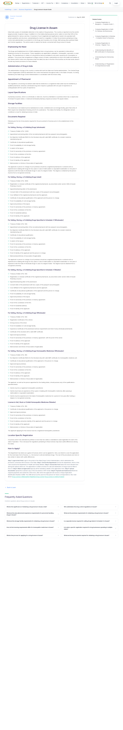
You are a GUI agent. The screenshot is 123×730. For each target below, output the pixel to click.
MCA (57, 3)
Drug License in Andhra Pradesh (54, 476)
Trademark (35, 3)
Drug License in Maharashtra (21, 476)
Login (116, 3)
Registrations (26, 3)
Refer (89, 3)
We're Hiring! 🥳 (99, 3)
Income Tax (50, 3)
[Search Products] (110, 3)
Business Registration (25, 9)
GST (42, 3)
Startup (17, 3)
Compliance (64, 3)
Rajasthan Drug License (37, 476)
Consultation (74, 3)
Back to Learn (11, 487)
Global (82, 3)
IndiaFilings (8, 9)
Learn (15, 9)
